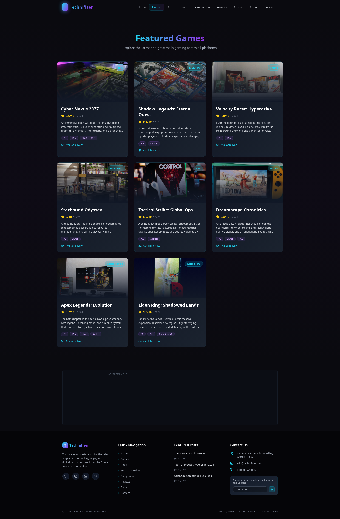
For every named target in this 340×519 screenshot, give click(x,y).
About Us (126, 487)
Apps (171, 7)
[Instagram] (75, 476)
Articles (238, 7)
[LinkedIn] (85, 476)
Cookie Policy (270, 511)
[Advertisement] (222, 397)
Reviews (221, 7)
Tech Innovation (130, 470)
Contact (269, 7)
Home (142, 7)
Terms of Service (248, 511)
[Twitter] (65, 476)
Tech (184, 7)
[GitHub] (95, 476)
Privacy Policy (226, 511)
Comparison (202, 7)
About (254, 7)
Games (157, 7)
